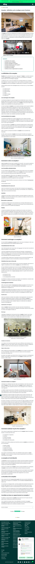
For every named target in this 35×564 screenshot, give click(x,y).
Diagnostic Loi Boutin (16, 540)
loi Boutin (4, 460)
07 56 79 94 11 (27, 529)
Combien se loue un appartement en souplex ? (14, 68)
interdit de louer (28, 480)
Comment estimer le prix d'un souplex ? (12, 64)
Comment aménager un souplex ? (11, 63)
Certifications (3, 558)
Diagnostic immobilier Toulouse (4, 535)
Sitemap (26, 533)
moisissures (9, 254)
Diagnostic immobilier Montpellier (4, 532)
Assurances (3, 557)
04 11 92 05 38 (27, 527)
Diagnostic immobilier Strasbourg (4, 539)
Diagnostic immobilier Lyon (5, 527)
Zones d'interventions (28, 532)
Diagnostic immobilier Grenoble (4, 546)
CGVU (2, 551)
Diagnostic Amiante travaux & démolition (16, 531)
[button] (33, 538)
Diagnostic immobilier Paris (5, 523)
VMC (24, 113)
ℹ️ (0, 395)
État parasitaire (15, 547)
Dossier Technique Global (17, 543)
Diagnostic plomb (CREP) (17, 534)
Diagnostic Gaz (15, 537)
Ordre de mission (4, 555)
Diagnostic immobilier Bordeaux (4, 529)
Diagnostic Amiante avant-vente (17, 526)
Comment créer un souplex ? (10, 62)
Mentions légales (4, 554)
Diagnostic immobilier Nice (5, 533)
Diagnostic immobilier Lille (5, 537)
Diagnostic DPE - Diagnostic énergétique (17, 524)
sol (24, 196)
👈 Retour (17, 517)
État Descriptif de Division (17, 544)
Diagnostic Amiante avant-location (17, 529)
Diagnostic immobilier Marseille (4, 525)
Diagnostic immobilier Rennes (4, 542)
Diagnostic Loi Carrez (16, 538)
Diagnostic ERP (15, 541)
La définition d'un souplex (10, 60)
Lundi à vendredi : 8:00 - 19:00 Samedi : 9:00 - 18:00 (27, 525)
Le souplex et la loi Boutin (10, 66)
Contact (26, 530)
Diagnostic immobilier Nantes (4, 544)
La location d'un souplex (9, 67)
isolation (24, 266)
